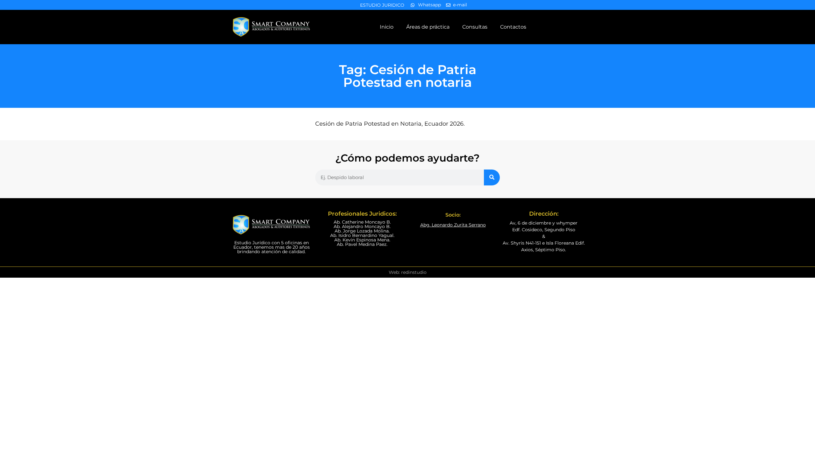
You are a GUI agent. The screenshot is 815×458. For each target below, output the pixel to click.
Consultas (474, 27)
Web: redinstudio (408, 272)
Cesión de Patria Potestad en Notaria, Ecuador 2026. (390, 123)
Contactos (513, 27)
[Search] (492, 177)
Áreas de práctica (428, 27)
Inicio (386, 27)
